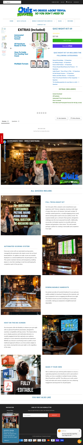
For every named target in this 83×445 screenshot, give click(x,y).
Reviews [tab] (4, 121)
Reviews (70, 21)
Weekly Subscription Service (42, 21)
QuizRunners (38, 436)
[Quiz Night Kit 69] (30, 48)
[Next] (48, 48)
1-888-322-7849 (55, 2)
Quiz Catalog (22, 21)
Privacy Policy (10, 410)
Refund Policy (10, 412)
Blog (60, 21)
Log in (62, 2)
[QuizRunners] (41, 12)
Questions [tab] (14, 121)
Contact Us (41, 24)
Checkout (76, 2)
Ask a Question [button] (62, 118)
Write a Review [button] (76, 118)
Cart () (69, 2)
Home (11, 21)
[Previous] (11, 48)
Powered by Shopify (46, 436)
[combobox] (12, 2)
